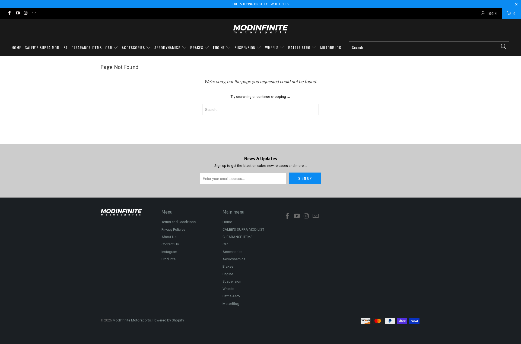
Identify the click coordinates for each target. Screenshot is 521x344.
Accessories (134, 47)
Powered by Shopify (168, 320)
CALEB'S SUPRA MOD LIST (46, 47)
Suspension (245, 47)
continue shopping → (273, 97)
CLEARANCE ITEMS (86, 47)
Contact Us (170, 244)
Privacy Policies (173, 229)
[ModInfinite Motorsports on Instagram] (25, 13)
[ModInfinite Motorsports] (260, 29)
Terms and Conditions (178, 222)
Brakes (197, 47)
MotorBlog (330, 47)
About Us (168, 237)
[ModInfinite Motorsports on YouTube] (17, 13)
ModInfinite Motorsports (132, 320)
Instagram (169, 252)
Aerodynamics (168, 47)
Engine (219, 47)
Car (109, 47)
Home (16, 47)
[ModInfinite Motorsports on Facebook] (9, 13)
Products (168, 259)
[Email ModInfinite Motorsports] (33, 13)
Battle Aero (300, 47)
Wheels (272, 47)
